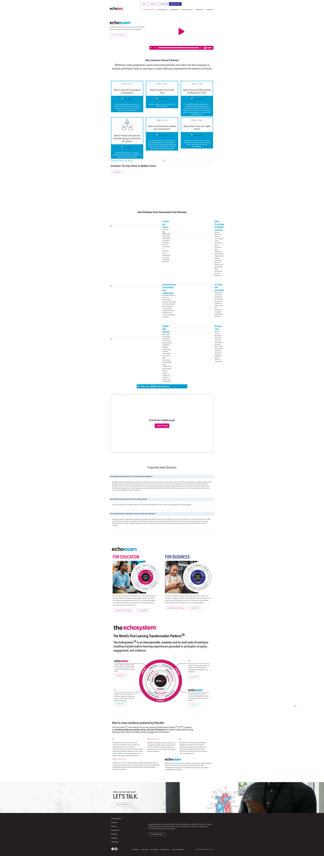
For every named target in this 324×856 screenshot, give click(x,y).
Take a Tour (162, 426)
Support (163, 4)
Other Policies (154, 849)
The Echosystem (116, 818)
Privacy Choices (165, 849)
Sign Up (153, 4)
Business (114, 826)
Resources (114, 834)
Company (114, 838)
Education (114, 822)
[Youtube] (116, 849)
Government (115, 830)
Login (144, 4)
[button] (167, 4)
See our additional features (155, 386)
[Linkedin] (112, 849)
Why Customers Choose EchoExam (162, 60)
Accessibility (135, 849)
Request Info (175, 4)
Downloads (114, 842)
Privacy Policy (144, 849)
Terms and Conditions (178, 849)
